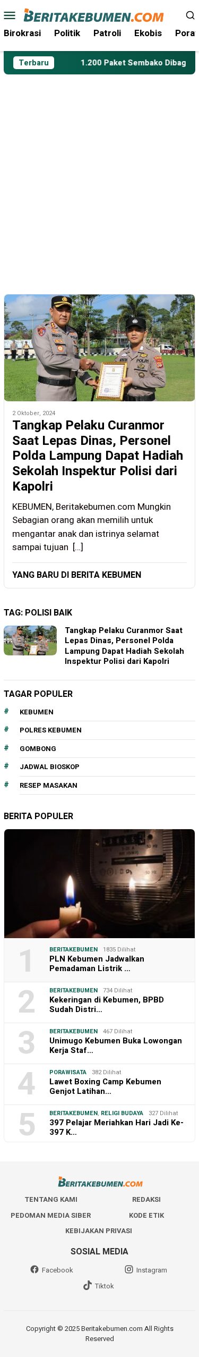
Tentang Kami (50, 1199)
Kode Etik (146, 1215)
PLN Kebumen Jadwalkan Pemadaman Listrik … (96, 963)
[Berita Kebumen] (99, 14)
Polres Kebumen (51, 730)
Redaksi (146, 1199)
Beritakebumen (73, 949)
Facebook (57, 1270)
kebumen (37, 712)
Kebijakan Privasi (98, 1231)
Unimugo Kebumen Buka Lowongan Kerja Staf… (115, 1045)
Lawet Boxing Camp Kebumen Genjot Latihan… (105, 1086)
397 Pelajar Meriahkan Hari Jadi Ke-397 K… (116, 1127)
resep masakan (48, 785)
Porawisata (67, 1072)
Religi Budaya (122, 1113)
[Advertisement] (99, 179)
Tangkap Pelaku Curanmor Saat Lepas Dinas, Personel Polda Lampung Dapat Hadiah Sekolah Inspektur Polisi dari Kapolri (97, 456)
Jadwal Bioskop (50, 767)
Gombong (38, 749)
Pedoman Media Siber (51, 1215)
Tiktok (104, 1286)
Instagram (151, 1270)
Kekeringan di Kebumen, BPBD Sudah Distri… (106, 1004)
